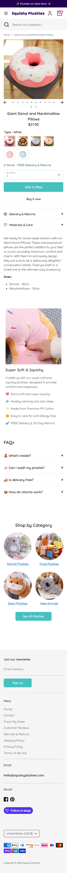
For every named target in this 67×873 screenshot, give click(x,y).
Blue (22, 154)
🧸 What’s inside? (17, 455)
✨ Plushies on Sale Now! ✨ (33, 3)
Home (7, 34)
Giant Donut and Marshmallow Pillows (34, 34)
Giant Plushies (18, 603)
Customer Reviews (16, 728)
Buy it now (33, 199)
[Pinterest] (12, 799)
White (9, 141)
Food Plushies (49, 564)
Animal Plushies (18, 564)
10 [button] (54, 102)
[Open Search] (6, 25)
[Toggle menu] (5, 13)
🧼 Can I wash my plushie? (24, 468)
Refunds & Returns (16, 734)
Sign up (18, 683)
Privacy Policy (13, 746)
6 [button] (36, 102)
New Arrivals (49, 603)
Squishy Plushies (31, 862)
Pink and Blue (35, 141)
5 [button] (31, 102)
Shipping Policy (14, 740)
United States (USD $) (20, 833)
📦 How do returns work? (23, 492)
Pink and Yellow (48, 141)
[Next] (62, 102)
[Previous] (5, 102)
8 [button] (45, 102)
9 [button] (49, 102)
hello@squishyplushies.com (24, 775)
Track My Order (14, 721)
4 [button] (27, 102)
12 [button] (35, 106)
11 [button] (31, 106)
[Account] (50, 12)
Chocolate (22, 141)
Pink (9, 154)
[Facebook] (6, 799)
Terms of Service (15, 753)
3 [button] (22, 102)
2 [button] (18, 102)
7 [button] (40, 102)
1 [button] (13, 102)
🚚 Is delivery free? (19, 480)
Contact (9, 715)
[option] (33, 69)
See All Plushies (33, 616)
